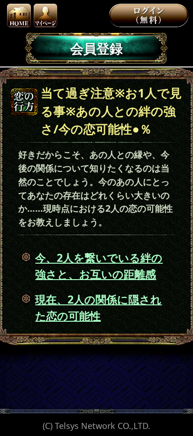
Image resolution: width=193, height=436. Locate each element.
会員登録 (96, 48)
